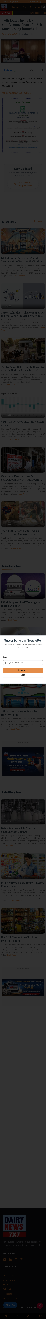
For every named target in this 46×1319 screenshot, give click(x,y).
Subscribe (23, 670)
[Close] (43, 639)
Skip (23, 675)
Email (5, 657)
